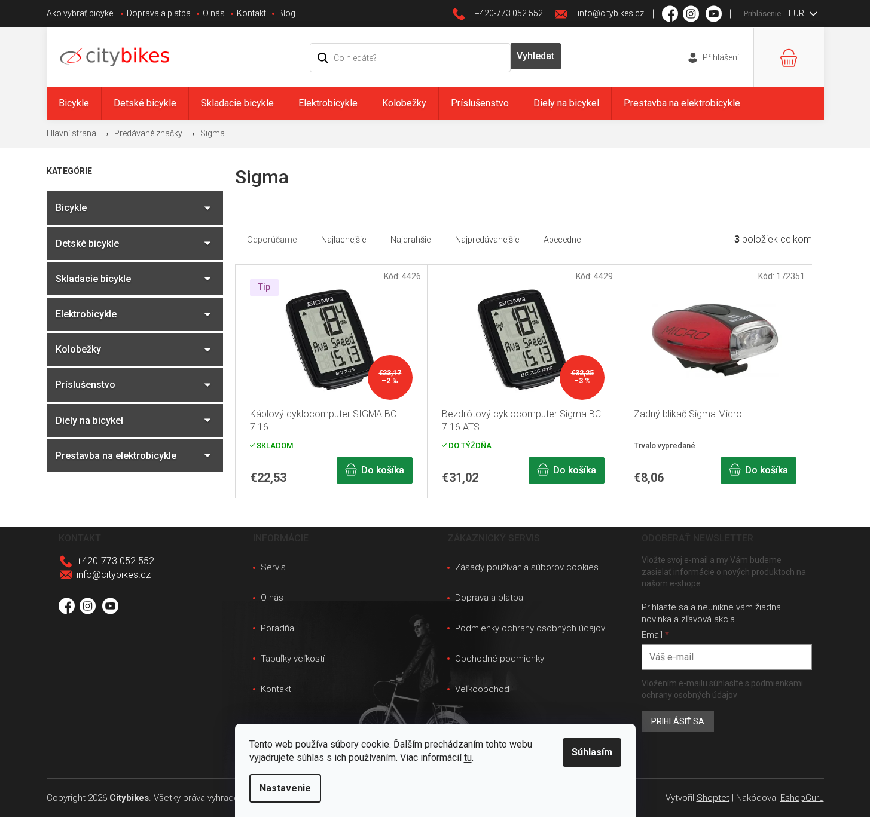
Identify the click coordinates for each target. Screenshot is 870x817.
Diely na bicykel (89, 420)
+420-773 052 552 (115, 561)
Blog (286, 13)
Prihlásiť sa (677, 721)
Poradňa (277, 628)
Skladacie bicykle (93, 278)
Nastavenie (285, 788)
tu (468, 757)
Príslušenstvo (85, 384)
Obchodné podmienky (499, 658)
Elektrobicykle (86, 314)
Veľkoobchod (482, 689)
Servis (273, 567)
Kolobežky (78, 349)
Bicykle (71, 207)
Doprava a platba (159, 13)
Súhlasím (592, 752)
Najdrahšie (410, 239)
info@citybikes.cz (114, 574)
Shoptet (713, 797)
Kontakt (251, 13)
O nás (214, 13)
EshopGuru (802, 797)
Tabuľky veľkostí (293, 658)
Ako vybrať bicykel (81, 13)
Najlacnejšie (343, 239)
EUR (797, 13)
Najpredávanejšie (487, 239)
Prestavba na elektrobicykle (116, 455)
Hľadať (536, 56)
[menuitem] (74, 103)
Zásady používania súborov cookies (527, 567)
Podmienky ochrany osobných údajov (530, 628)
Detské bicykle (87, 243)
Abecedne (562, 239)
